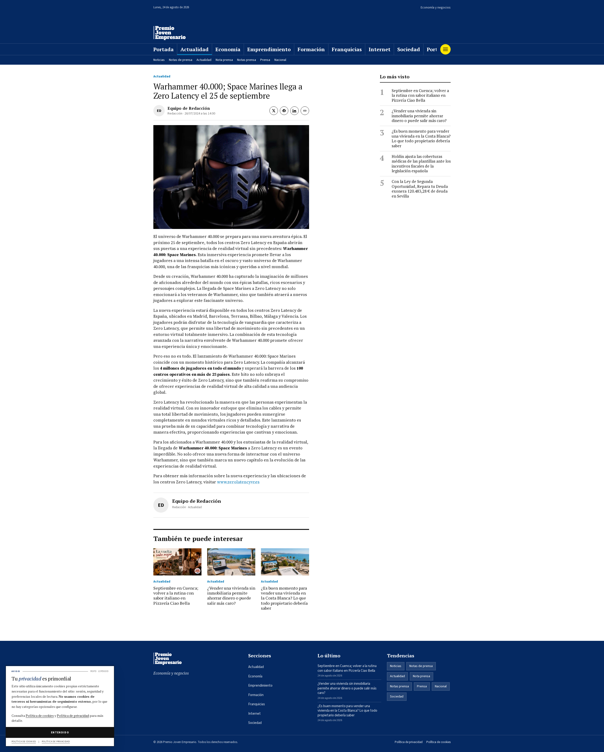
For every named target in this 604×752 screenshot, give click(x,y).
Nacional (280, 60)
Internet (379, 49)
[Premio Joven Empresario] (169, 33)
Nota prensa (224, 60)
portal (435, 49)
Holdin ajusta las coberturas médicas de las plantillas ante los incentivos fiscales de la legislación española (421, 163)
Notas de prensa (180, 60)
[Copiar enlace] (305, 110)
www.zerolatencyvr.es (238, 482)
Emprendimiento (269, 49)
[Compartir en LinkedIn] (294, 110)
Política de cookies (438, 742)
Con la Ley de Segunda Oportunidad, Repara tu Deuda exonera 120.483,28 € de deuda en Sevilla (420, 189)
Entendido (60, 733)
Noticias (159, 60)
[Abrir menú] (445, 49)
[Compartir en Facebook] (284, 110)
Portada (163, 49)
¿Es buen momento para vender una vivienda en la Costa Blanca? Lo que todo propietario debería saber (421, 138)
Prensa (265, 60)
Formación (311, 49)
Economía (227, 49)
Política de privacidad (409, 742)
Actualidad (194, 49)
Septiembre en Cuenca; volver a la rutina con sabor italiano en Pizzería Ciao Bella (420, 95)
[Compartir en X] (273, 110)
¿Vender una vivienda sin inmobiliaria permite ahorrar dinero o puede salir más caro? (419, 116)
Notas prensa (246, 60)
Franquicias (347, 49)
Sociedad (408, 49)
